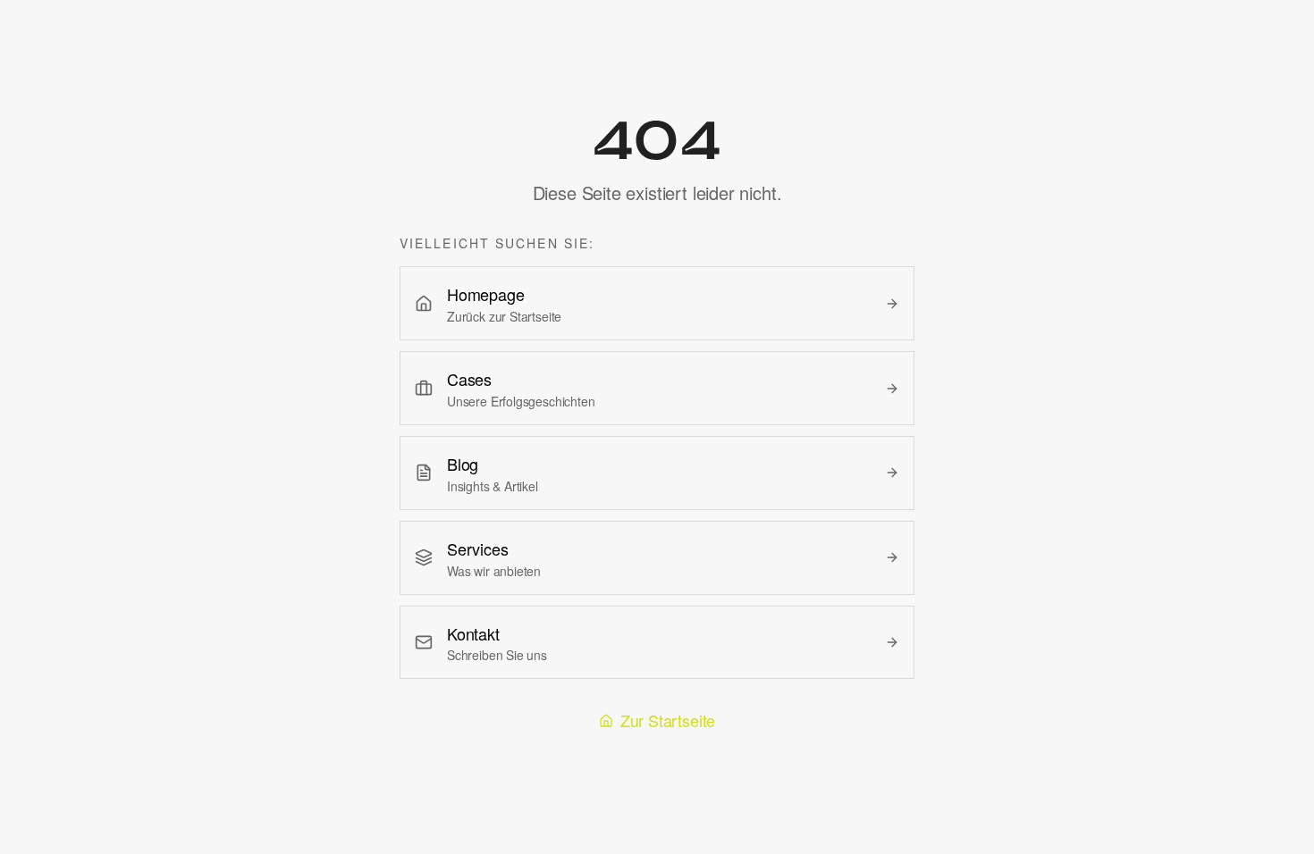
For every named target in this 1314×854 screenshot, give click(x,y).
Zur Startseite (667, 720)
